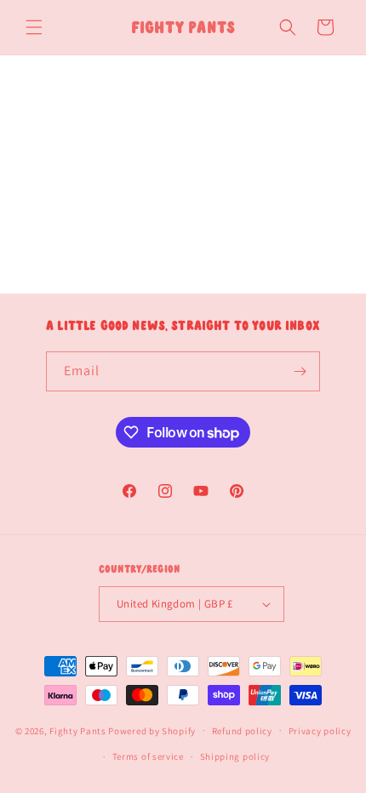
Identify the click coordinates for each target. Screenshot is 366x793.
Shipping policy (235, 756)
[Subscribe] (300, 371)
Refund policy (242, 731)
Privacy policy (320, 731)
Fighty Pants (77, 730)
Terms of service (148, 756)
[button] (34, 27)
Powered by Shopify (152, 730)
